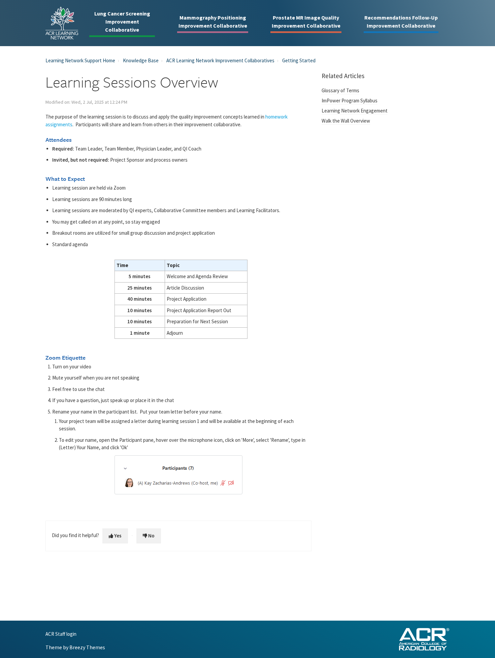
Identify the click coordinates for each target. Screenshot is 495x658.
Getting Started (299, 60)
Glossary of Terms (340, 90)
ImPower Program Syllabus (349, 100)
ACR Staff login (60, 634)
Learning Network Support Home (80, 60)
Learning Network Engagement (355, 110)
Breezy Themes (87, 647)
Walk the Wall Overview (346, 121)
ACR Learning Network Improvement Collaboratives (220, 60)
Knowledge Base (141, 60)
